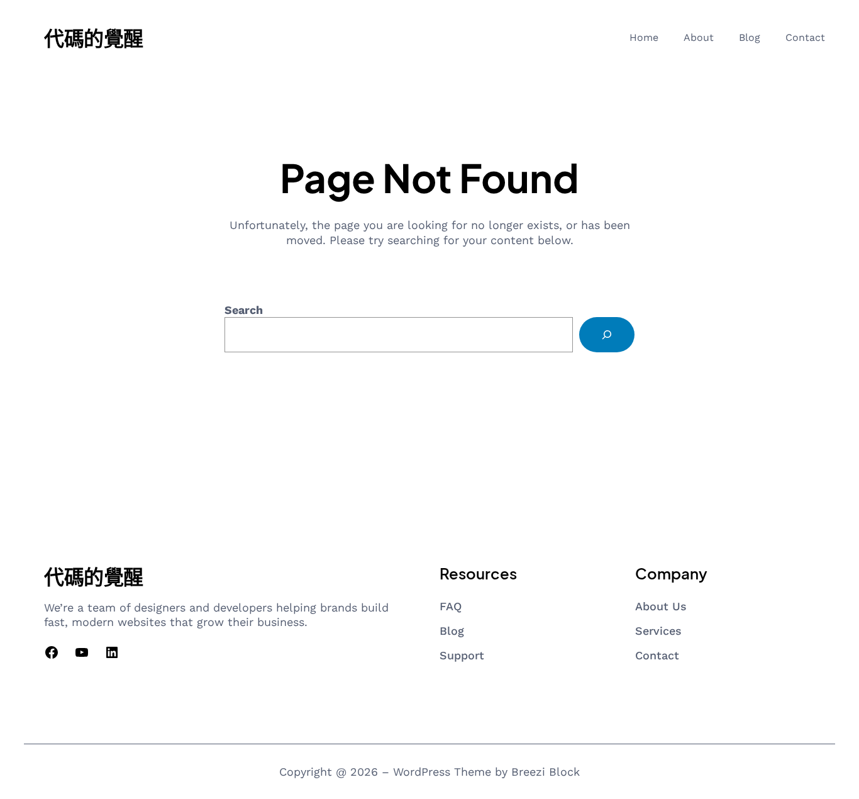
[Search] (607, 334)
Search (243, 309)
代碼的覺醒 (93, 37)
